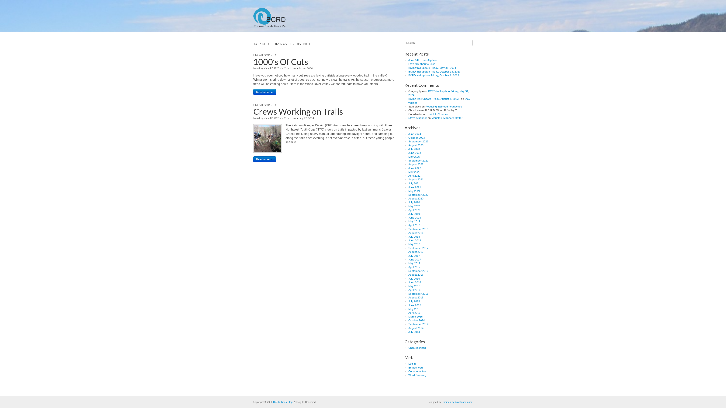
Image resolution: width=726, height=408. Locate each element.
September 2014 (418, 324)
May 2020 (414, 206)
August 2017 (416, 251)
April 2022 (414, 175)
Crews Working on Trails (298, 111)
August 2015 (416, 297)
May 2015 (414, 309)
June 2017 (414, 259)
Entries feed (415, 367)
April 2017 (414, 267)
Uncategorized (264, 55)
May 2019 (414, 221)
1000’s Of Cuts (280, 62)
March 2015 (415, 316)
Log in (412, 363)
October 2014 (416, 320)
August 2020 (416, 198)
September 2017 (418, 248)
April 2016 (414, 289)
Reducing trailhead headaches (443, 106)
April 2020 (414, 210)
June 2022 (414, 168)
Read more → (264, 92)
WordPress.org (417, 375)
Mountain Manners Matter (446, 117)
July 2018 (414, 236)
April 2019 (414, 225)
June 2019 (414, 217)
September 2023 (418, 141)
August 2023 (416, 145)
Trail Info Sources (437, 114)
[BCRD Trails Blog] (269, 16)
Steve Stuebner (417, 117)
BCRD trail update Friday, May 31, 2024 (432, 67)
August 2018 (416, 232)
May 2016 (414, 286)
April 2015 (414, 312)
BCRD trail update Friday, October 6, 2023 (433, 75)
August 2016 (416, 274)
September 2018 (418, 229)
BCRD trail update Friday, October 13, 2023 (434, 71)
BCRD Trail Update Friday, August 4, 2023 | (434, 98)
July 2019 (414, 213)
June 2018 (414, 240)
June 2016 (414, 282)
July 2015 (414, 301)
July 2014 (414, 331)
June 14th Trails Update (422, 60)
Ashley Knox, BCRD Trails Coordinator (276, 68)
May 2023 (414, 156)
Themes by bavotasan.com (457, 402)
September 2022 (418, 160)
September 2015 (418, 293)
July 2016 (414, 278)
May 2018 (414, 244)
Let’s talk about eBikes (421, 63)
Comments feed (417, 371)
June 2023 (414, 152)
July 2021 (414, 183)
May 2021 (414, 190)
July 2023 (414, 149)
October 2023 (416, 137)
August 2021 (416, 179)
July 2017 (414, 255)
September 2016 (418, 270)
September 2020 (418, 194)
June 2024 (414, 133)
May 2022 (414, 171)
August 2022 (416, 164)
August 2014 (416, 328)
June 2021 (414, 187)
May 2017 (414, 263)
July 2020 (414, 202)
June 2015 (414, 305)
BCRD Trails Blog (282, 402)
